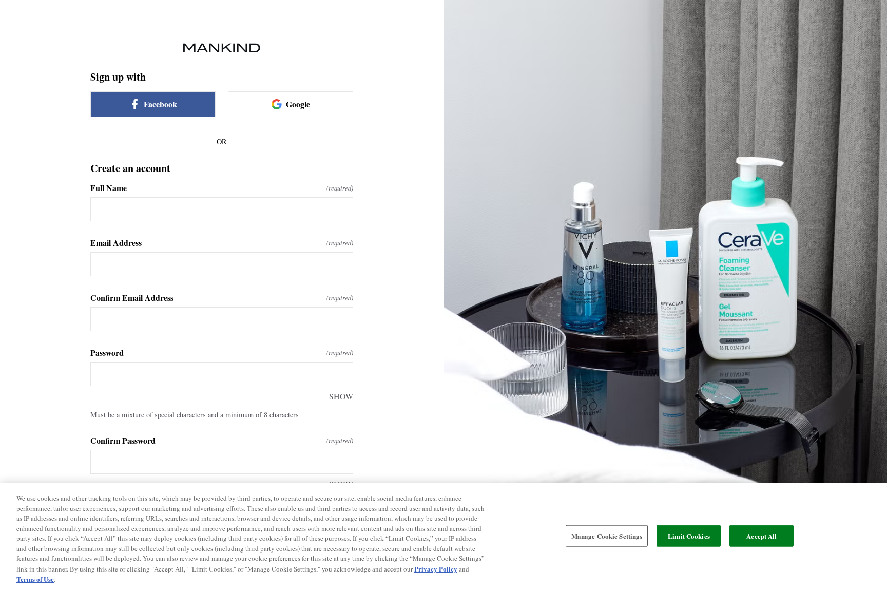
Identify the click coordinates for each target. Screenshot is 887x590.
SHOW (341, 396)
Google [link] (298, 104)
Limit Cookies (689, 536)
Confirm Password (221, 440)
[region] (443, 536)
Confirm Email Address (221, 298)
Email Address (221, 243)
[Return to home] (221, 47)
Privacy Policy (435, 569)
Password (221, 353)
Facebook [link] (160, 104)
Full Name (221, 188)
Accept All (761, 536)
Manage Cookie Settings (607, 536)
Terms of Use (35, 579)
